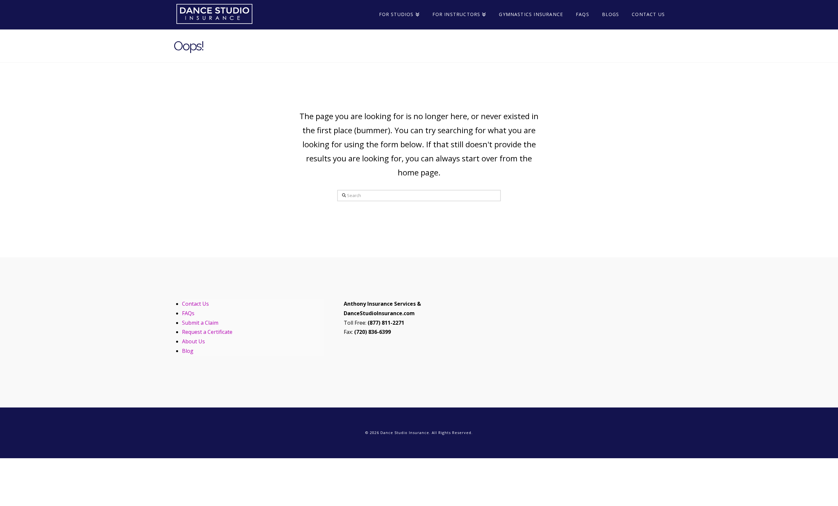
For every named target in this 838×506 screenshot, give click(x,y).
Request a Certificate (207, 331)
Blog (187, 350)
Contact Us (195, 303)
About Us (193, 341)
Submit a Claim (200, 322)
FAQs (188, 313)
